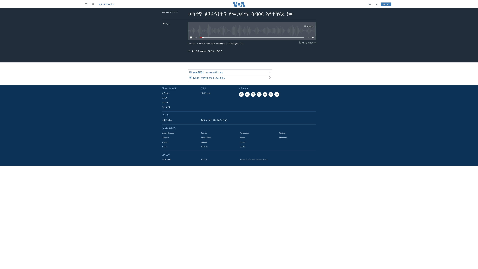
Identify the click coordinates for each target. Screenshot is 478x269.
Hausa (164, 147)
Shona (242, 137)
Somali (242, 142)
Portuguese (244, 133)
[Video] (369, 4)
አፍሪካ (164, 98)
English (165, 142)
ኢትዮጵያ (166, 93)
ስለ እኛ (204, 160)
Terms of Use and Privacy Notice (254, 160)
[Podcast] (271, 94)
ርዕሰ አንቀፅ (166, 160)
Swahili (242, 147)
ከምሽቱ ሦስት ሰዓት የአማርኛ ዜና (214, 120)
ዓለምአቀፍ (166, 107)
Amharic (165, 137)
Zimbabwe (283, 137)
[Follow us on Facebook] (241, 94)
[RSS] (265, 94)
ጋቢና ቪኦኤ (167, 120)
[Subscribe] (276, 94)
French (204, 133)
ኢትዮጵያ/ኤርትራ (106, 4)
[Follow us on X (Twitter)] (259, 94)
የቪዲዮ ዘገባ (205, 93)
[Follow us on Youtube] (247, 94)
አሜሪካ (165, 102)
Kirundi (204, 142)
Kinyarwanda (206, 137)
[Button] (166, 24)
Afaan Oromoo (168, 133)
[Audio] (377, 4)
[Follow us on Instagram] (253, 94)
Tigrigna (282, 133)
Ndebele (204, 147)
